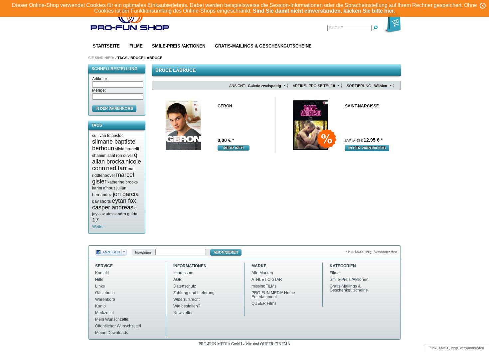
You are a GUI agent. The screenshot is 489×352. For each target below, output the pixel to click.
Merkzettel (104, 312)
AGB (177, 279)
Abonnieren (226, 252)
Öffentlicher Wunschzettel (118, 326)
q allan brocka (114, 158)
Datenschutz (184, 286)
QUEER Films (263, 303)
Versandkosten (472, 348)
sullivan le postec (107, 135)
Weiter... (99, 226)
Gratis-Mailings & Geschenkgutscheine (263, 46)
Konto (100, 306)
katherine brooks (122, 182)
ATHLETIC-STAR (266, 279)
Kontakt (102, 273)
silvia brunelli (127, 149)
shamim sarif (103, 155)
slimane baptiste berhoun (113, 145)
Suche (336, 28)
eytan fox (124, 200)
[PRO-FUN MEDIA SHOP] (130, 21)
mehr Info (233, 148)
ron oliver (124, 155)
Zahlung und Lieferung (194, 293)
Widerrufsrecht (186, 299)
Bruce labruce (146, 58)
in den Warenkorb (114, 108)
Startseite (106, 46)
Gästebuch (105, 293)
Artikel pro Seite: (311, 86)
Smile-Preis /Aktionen (178, 46)
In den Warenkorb (367, 148)
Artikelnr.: (100, 78)
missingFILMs (263, 286)
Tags (122, 58)
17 (95, 220)
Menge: (99, 90)
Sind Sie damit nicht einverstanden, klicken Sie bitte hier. (324, 11)
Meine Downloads (111, 332)
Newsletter (143, 252)
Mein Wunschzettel (112, 319)
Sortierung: (359, 86)
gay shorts (101, 201)
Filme (136, 46)
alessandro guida (121, 214)
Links (100, 286)
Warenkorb (105, 299)
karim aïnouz (103, 188)
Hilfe (99, 279)
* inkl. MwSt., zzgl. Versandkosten (371, 252)
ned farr (116, 168)
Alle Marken (262, 273)
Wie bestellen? (186, 306)
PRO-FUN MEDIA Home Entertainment (273, 295)
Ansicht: (237, 86)
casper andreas (112, 207)
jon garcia (126, 194)
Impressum (183, 273)
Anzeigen (111, 252)
